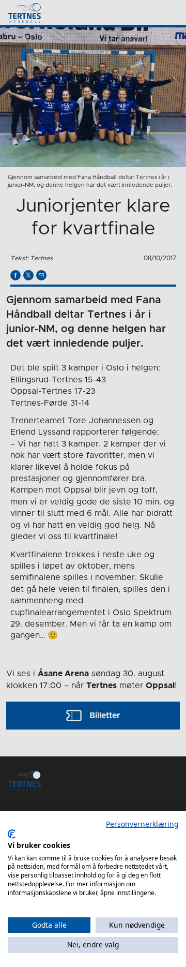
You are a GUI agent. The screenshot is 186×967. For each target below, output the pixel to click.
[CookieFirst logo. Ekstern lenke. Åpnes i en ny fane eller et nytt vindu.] (12, 834)
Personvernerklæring (142, 824)
